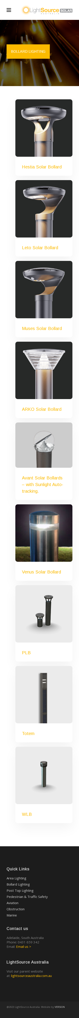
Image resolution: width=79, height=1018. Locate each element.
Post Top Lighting (20, 890)
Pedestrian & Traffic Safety (27, 896)
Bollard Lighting (18, 884)
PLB (26, 652)
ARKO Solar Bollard (41, 409)
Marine (12, 915)
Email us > (23, 946)
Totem (28, 733)
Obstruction (16, 909)
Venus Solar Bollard (41, 571)
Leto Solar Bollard (40, 247)
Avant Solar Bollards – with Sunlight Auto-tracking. (42, 484)
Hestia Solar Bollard (42, 166)
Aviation (12, 903)
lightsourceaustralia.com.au (31, 975)
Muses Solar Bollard (42, 328)
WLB (27, 814)
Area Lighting (16, 878)
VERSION (60, 1007)
